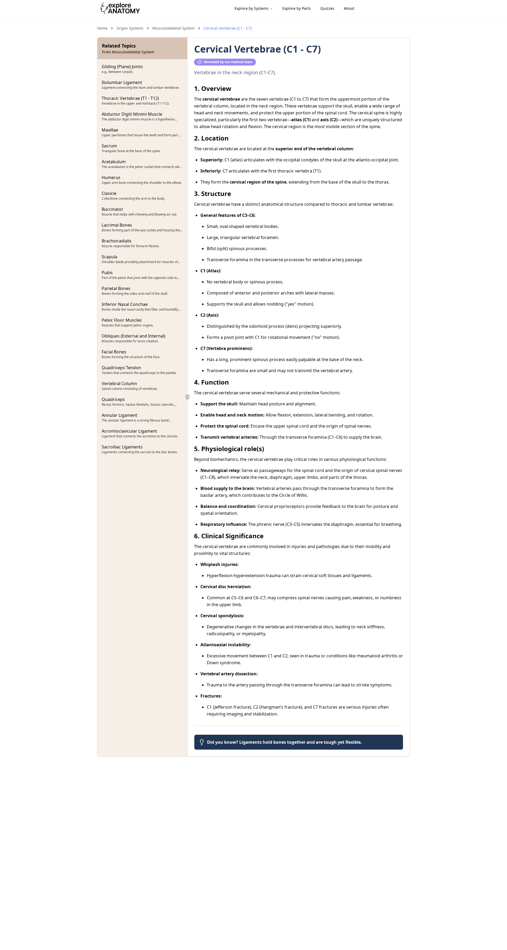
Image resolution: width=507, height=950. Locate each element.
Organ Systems (129, 28)
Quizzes (327, 8)
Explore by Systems (251, 8)
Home (102, 28)
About (349, 8)
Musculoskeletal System (173, 28)
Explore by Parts (296, 8)
